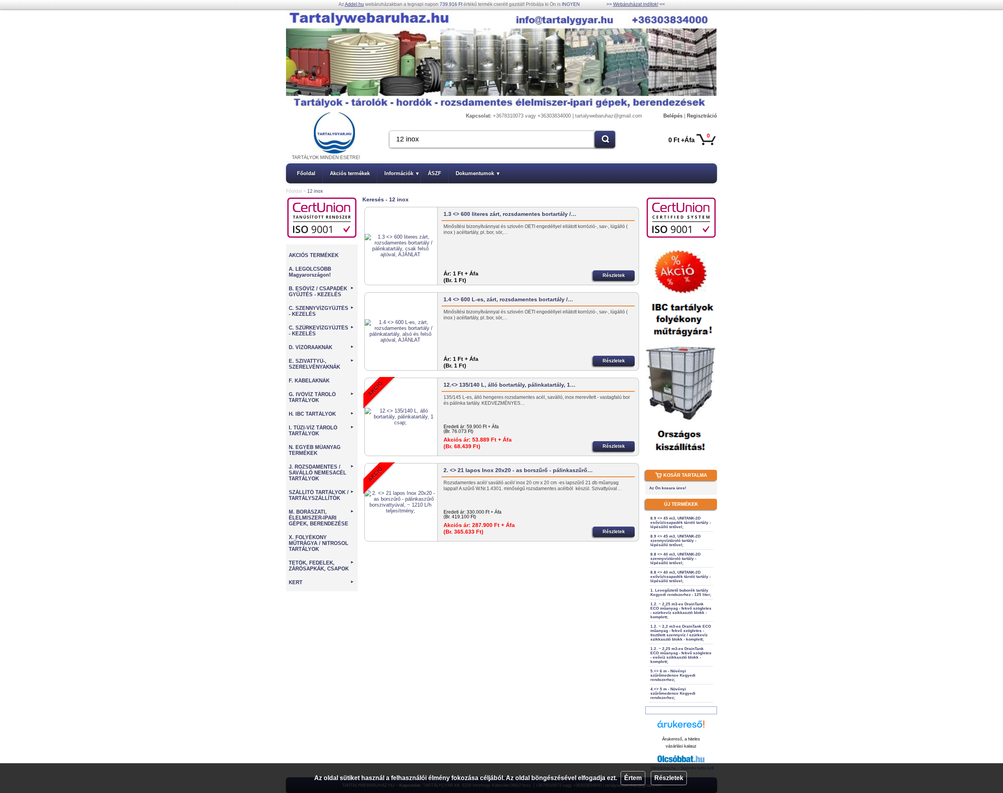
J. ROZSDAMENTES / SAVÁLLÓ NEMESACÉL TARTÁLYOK (321, 473)
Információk (401, 173)
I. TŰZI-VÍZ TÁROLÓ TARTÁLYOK (321, 430)
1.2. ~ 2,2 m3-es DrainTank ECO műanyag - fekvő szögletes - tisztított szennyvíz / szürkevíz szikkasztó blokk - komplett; (680, 632)
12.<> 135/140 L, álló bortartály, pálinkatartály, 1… (510, 385)
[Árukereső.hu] (680, 728)
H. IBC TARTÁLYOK (321, 414)
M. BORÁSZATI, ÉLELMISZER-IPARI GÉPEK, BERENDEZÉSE (321, 518)
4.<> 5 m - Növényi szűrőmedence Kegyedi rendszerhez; (672, 693)
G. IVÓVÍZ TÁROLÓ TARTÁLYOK (321, 397)
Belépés (673, 116)
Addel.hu (354, 4)
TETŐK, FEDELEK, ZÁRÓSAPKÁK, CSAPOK (321, 566)
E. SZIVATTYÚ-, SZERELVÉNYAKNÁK (321, 364)
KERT (321, 582)
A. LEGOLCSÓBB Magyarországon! (310, 272)
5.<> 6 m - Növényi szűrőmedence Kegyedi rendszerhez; (672, 675)
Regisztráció (702, 116)
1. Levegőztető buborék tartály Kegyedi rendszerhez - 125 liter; (680, 592)
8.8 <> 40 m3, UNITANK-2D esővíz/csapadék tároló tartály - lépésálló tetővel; (680, 576)
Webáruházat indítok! (635, 4)
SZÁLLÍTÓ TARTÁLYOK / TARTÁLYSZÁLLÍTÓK (321, 495)
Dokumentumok (478, 173)
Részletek (668, 778)
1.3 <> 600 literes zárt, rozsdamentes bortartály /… (510, 214)
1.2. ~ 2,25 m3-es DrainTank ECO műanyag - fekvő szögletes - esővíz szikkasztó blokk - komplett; (681, 655)
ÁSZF (434, 173)
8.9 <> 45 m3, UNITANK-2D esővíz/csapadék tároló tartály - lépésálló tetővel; (680, 522)
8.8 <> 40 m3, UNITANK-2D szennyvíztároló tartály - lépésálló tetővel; (675, 558)
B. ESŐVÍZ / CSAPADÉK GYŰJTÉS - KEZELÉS (321, 291)
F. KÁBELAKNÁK (309, 381)
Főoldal (306, 173)
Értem (633, 778)
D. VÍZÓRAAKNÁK (321, 347)
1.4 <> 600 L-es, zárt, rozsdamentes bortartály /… (508, 299)
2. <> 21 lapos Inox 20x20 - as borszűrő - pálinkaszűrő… (518, 470)
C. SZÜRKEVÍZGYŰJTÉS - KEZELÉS (321, 331)
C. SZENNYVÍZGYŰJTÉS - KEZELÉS (321, 311)
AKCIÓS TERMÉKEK (314, 255)
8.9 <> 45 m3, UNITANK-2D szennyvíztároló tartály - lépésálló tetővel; (675, 540)
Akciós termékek (350, 173)
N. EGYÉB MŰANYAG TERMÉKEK (314, 450)
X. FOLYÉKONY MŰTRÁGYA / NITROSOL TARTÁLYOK (318, 543)
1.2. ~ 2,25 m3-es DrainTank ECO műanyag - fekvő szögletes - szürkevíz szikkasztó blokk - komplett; (681, 610)
